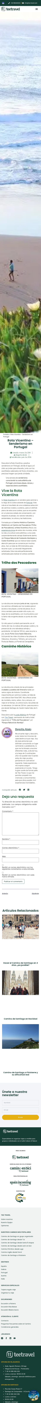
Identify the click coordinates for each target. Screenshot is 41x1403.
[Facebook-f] (6, 1338)
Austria (3, 1276)
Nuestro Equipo (6, 1222)
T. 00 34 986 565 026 (12, 1371)
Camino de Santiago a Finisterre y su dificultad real (20, 1073)
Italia (3, 1279)
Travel (9, 717)
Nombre (6, 839)
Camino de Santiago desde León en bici (16, 1246)
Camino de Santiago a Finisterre (13, 1255)
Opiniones (5, 1226)
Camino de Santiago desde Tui (13, 1239)
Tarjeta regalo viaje (8, 1290)
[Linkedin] (10, 1338)
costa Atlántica (20, 715)
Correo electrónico (10, 848)
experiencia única (8, 530)
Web (4, 856)
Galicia (3, 1269)
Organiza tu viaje (7, 1293)
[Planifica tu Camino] (33, 1395)
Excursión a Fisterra (8, 1303)
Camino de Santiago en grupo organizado (17, 1236)
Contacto (5, 1321)
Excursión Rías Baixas (9, 1307)
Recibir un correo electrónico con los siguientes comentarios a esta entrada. (18, 868)
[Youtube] (15, 1338)
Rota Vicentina (9, 500)
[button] (36, 9)
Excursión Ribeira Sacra (9, 1310)
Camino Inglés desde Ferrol (11, 1252)
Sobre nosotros (7, 1219)
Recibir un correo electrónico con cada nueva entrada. (18, 875)
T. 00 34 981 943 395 (12, 1394)
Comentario (7, 811)
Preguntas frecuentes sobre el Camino (16, 1324)
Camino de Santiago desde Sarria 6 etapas (17, 1243)
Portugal (29, 503)
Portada (6, 434)
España (4, 1266)
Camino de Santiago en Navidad (20, 1018)
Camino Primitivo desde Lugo (12, 1249)
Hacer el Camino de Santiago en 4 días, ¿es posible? (20, 964)
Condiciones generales (10, 1327)
